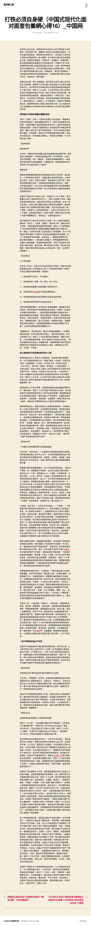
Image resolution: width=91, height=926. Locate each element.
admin (40, 33)
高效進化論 (9, 4)
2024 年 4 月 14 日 (52, 33)
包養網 (35, 291)
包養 (64, 563)
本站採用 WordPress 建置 (30, 921)
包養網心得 (58, 755)
